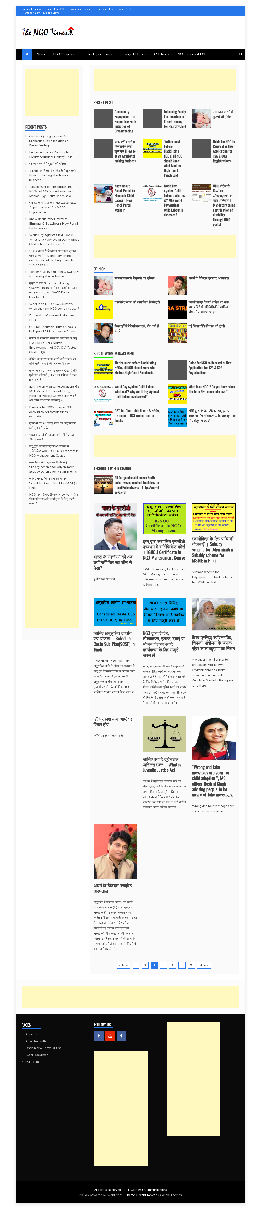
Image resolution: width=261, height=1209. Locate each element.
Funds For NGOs (56, 8)
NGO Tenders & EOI (191, 54)
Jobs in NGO (124, 8)
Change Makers (132, 54)
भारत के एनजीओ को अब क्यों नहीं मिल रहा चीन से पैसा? (113, 562)
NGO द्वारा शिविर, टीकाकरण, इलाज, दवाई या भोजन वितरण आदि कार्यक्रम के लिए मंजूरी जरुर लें (212, 415)
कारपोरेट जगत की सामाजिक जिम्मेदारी (137, 301)
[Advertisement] (165, 80)
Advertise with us (37, 1041)
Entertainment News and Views (42, 12)
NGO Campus (62, 54)
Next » (203, 965)
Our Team (32, 1062)
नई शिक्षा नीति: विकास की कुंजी (207, 325)
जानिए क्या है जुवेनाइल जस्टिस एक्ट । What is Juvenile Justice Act (162, 764)
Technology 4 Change (98, 54)
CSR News (161, 54)
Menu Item (99, 1036)
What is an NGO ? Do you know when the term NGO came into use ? (212, 389)
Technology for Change (113, 468)
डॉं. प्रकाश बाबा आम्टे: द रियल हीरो (113, 721)
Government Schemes (81, 8)
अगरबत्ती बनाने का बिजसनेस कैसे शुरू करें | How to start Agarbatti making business (125, 151)
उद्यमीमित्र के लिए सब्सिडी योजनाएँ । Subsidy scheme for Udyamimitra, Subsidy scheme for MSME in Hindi (212, 549)
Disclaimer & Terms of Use (43, 1048)
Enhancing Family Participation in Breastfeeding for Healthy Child (175, 119)
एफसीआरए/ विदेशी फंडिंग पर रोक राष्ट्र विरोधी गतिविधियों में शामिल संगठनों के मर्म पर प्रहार (209, 306)
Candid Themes (171, 1195)
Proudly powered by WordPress (101, 1195)
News (41, 54)
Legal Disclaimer (36, 1055)
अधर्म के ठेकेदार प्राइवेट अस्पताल (209, 277)
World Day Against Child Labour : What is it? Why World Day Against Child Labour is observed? (174, 200)
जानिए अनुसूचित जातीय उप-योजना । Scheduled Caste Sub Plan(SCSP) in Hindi (114, 641)
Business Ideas (105, 8)
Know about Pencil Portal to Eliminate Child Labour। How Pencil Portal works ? (125, 197)
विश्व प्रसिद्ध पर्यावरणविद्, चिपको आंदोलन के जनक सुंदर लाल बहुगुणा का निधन (213, 643)
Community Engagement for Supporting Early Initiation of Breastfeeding (125, 121)
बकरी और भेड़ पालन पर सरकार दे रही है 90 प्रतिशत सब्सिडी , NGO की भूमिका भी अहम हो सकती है (53, 374)
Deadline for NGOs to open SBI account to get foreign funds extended (50, 411)
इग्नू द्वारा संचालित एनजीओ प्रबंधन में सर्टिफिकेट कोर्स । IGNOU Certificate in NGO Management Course (164, 549)
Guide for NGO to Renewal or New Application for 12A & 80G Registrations (224, 151)
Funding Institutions (32, 8)
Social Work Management (114, 353)
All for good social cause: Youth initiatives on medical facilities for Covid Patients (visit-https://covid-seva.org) (137, 485)
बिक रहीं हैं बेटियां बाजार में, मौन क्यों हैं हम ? (137, 328)
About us (31, 1034)
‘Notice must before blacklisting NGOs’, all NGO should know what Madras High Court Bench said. (173, 158)
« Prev (123, 965)
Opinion (99, 269)
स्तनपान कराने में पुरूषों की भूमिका (223, 114)
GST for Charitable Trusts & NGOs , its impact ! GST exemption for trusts (137, 415)
